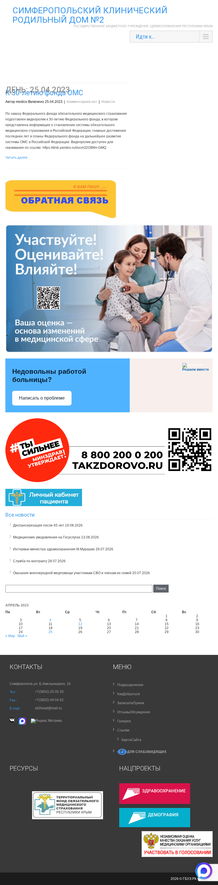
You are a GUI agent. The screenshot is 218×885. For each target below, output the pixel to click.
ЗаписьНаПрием (130, 703)
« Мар (10, 636)
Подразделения (130, 685)
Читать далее (16, 158)
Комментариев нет (82, 102)
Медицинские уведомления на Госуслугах (46, 537)
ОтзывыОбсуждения (133, 712)
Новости (108, 102)
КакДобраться (128, 694)
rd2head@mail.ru (48, 708)
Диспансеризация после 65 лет (38, 525)
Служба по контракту (30, 561)
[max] (23, 721)
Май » (22, 636)
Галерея (124, 721)
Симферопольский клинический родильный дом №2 (89, 15)
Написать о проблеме (42, 398)
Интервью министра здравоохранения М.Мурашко (54, 549)
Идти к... (145, 36)
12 (80, 624)
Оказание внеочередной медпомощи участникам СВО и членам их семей (72, 573)
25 (51, 632)
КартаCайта (131, 740)
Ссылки (123, 730)
